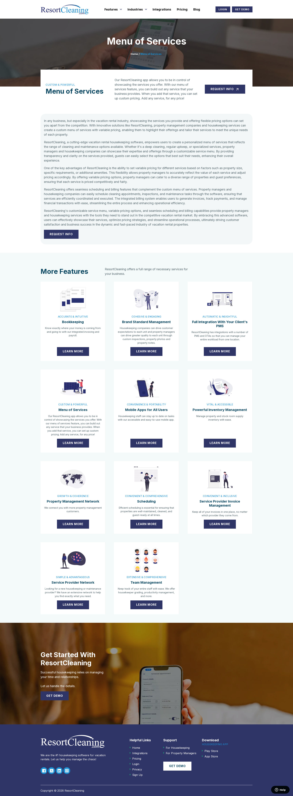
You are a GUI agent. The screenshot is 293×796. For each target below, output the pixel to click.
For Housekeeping (178, 747)
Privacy (137, 769)
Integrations (162, 9)
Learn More (73, 351)
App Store (211, 756)
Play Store (211, 751)
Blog (196, 9)
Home (134, 53)
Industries (135, 9)
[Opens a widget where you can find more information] (280, 790)
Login (223, 9)
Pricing (182, 9)
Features (111, 9)
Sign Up (137, 775)
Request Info (225, 89)
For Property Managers (181, 753)
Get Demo (242, 9)
